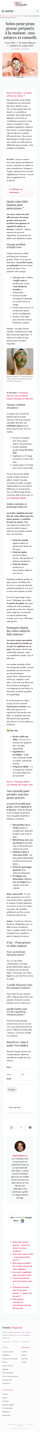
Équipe (4, 1397)
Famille (24, 1362)
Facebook (25, 1342)
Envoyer (11, 1089)
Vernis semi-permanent (10, 1376)
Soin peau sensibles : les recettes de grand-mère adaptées (22, 1266)
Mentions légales (8, 1404)
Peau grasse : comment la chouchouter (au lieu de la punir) (22, 1304)
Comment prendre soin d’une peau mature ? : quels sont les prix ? (22, 1292)
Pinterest (16, 1342)
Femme (12, 1327)
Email (10, 1079)
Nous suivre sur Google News (21, 1219)
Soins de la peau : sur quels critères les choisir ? (11, 16)
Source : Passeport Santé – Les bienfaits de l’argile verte (20, 783)
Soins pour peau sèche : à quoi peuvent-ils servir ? (23, 1257)
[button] (37, 11)
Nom (9, 1067)
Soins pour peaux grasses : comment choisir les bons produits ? (21, 1246)
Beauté (24, 1355)
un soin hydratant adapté (20, 496)
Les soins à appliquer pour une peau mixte (22, 1274)
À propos (5, 1401)
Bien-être (25, 1358)
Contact (5, 1394)
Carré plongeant (8, 1372)
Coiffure (24, 1351)
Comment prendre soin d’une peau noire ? (22, 1281)
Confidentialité (7, 1408)
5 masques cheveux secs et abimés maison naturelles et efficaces (20, 395)
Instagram (6, 1342)
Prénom (9, 1074)
